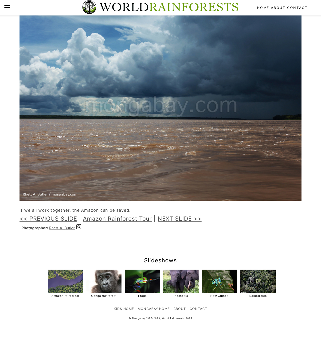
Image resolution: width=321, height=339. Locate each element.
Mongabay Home (154, 309)
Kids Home (124, 309)
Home (263, 8)
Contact (297, 8)
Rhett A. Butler (62, 228)
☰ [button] (7, 7)
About (278, 8)
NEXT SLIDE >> (179, 218)
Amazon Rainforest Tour (117, 218)
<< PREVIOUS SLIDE (48, 218)
